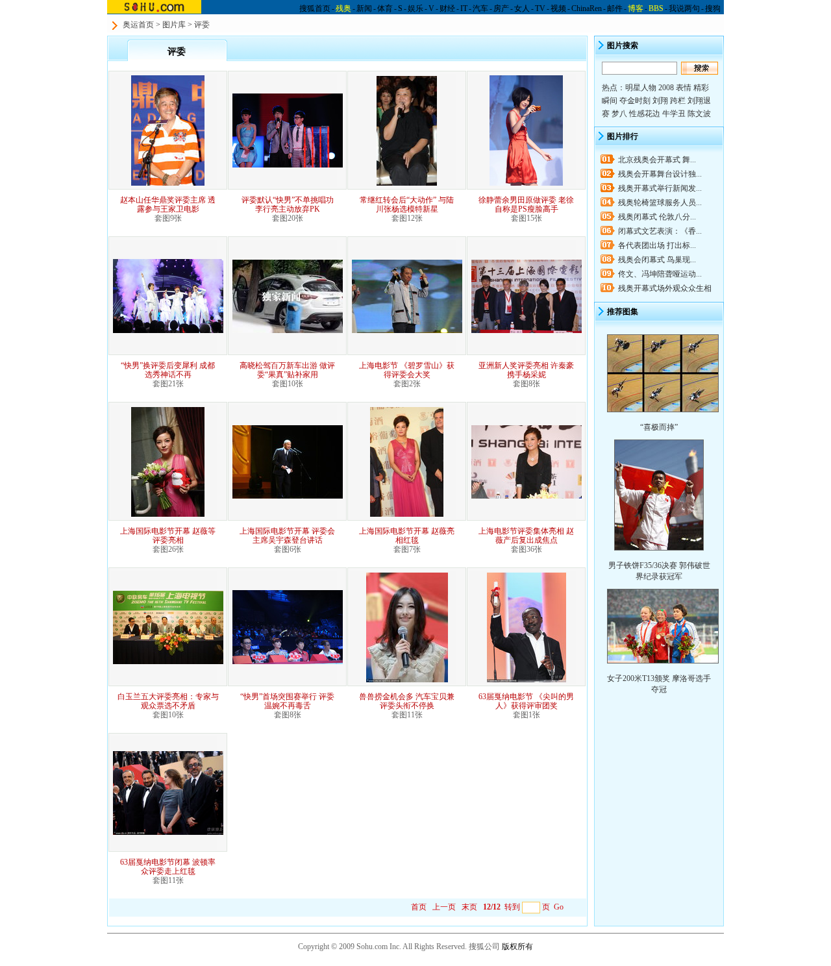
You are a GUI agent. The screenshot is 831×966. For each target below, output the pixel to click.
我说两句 (684, 8)
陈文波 (699, 113)
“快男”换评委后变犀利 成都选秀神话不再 (168, 370)
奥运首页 (138, 24)
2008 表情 (674, 87)
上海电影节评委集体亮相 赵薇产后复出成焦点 (526, 535)
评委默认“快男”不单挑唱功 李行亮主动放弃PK (288, 204)
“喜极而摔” (659, 427)
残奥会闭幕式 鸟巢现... (657, 259)
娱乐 (415, 8)
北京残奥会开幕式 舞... (657, 159)
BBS (656, 8)
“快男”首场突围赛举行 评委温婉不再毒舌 (287, 701)
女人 (522, 8)
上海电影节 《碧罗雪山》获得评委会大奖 (406, 370)
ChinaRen (586, 8)
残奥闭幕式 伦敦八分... (657, 216)
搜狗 (713, 8)
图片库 (174, 24)
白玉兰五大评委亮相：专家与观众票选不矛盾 (168, 701)
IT (463, 8)
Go (559, 906)
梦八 (619, 113)
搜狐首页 (314, 8)
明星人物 (640, 87)
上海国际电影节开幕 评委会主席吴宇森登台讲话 (287, 535)
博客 (635, 8)
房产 (501, 8)
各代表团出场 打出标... (657, 245)
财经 (447, 8)
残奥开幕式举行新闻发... (660, 188)
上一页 (444, 906)
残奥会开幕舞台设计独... (660, 174)
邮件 (615, 8)
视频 (558, 8)
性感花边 (644, 113)
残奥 (343, 8)
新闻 (364, 8)
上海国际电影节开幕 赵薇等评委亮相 (168, 535)
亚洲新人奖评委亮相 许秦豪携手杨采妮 (526, 370)
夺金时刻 (635, 100)
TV (540, 8)
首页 (419, 906)
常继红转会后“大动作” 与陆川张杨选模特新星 (407, 204)
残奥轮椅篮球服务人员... (660, 202)
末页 (469, 906)
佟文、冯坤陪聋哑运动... (660, 274)
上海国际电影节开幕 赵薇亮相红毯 (406, 535)
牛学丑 (674, 113)
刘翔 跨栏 (669, 100)
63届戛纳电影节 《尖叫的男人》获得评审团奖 (526, 701)
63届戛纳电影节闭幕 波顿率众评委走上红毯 (168, 867)
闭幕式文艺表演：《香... (660, 231)
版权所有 (517, 946)
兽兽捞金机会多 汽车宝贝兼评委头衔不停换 (406, 701)
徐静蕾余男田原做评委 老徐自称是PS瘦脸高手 (526, 204)
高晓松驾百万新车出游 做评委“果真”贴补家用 (287, 370)
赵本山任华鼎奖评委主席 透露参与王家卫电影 (168, 204)
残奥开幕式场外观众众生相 (665, 288)
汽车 (480, 8)
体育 (385, 8)
